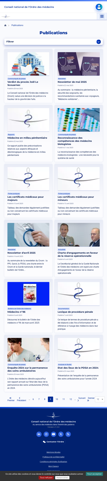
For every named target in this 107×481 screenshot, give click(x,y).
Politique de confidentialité (53, 457)
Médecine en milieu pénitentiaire (27, 137)
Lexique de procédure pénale (75, 311)
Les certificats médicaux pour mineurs (76, 198)
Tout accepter (94, 474)
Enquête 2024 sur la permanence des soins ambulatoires (27, 369)
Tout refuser (46, 477)
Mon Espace (53, 466)
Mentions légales (53, 452)
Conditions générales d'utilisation (53, 462)
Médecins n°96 (16, 311)
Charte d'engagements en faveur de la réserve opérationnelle (78, 254)
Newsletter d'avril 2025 (21, 252)
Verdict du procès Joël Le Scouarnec (22, 83)
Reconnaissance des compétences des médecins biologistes (75, 141)
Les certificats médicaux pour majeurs (25, 198)
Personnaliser (62, 478)
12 (71, 399)
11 (64, 399)
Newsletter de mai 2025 (72, 82)
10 (57, 399)
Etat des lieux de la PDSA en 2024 (78, 367)
